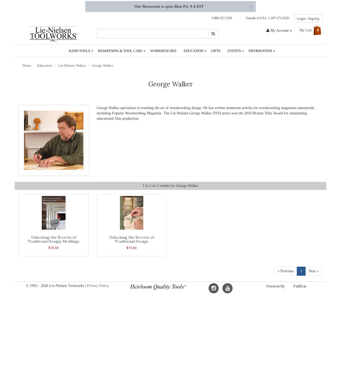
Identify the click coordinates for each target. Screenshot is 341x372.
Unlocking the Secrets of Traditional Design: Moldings (53, 239)
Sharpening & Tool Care (120, 51)
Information (261, 51)
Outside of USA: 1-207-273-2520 (266, 18)
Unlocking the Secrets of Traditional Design (131, 239)
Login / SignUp (308, 19)
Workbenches (163, 51)
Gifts (215, 51)
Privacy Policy (98, 286)
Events (235, 51)
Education (194, 51)
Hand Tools (80, 51)
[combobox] (153, 33)
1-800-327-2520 (220, 18)
